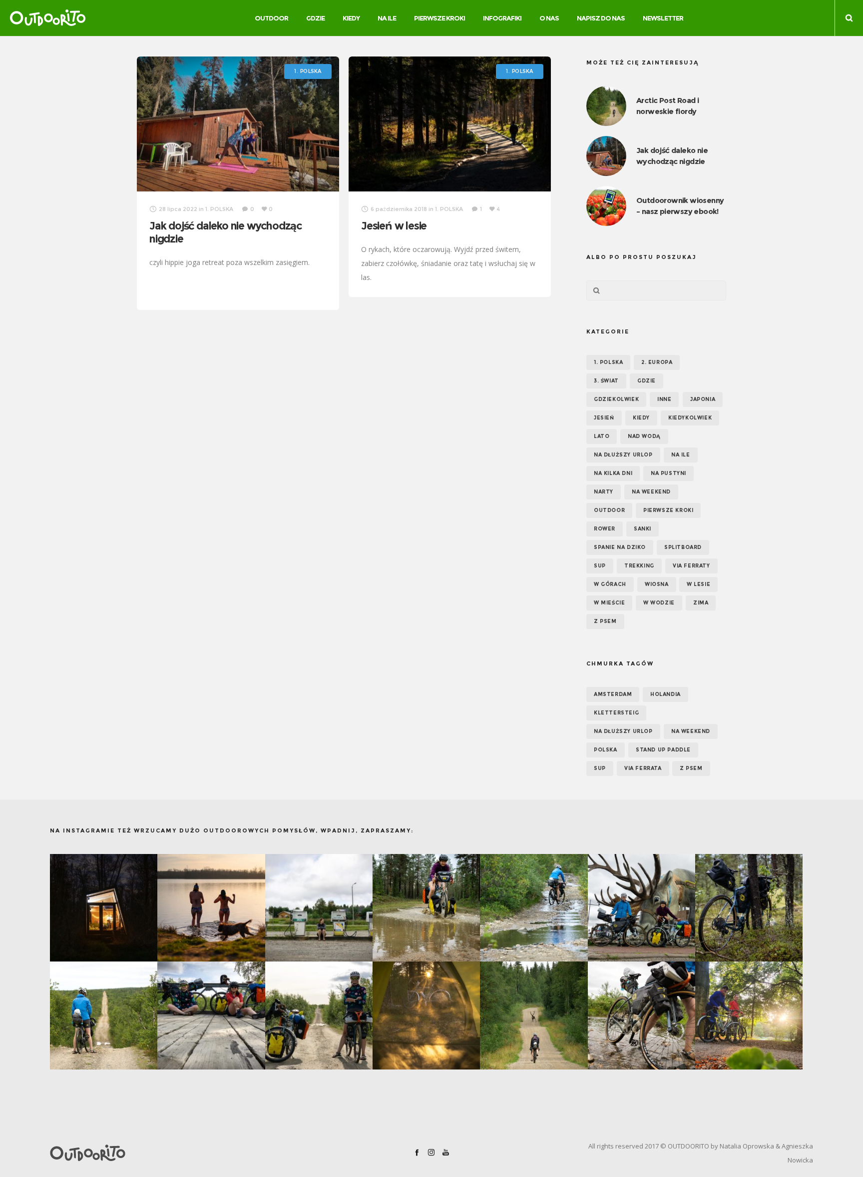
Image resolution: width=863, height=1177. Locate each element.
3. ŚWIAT (606, 381)
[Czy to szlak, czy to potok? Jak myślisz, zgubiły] (533, 908)
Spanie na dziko (620, 547)
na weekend (690, 731)
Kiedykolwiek (690, 417)
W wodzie (659, 603)
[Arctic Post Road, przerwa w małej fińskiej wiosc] (319, 908)
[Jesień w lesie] (450, 124)
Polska (605, 749)
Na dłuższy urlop (623, 455)
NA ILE (680, 455)
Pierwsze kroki (668, 510)
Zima (700, 603)
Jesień (604, 417)
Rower (604, 529)
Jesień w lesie (394, 226)
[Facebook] (417, 1152)
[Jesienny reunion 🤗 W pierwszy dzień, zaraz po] (749, 1015)
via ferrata (643, 768)
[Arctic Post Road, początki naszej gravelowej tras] (426, 908)
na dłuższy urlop (623, 731)
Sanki (642, 529)
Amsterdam (613, 694)
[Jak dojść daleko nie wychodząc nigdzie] (238, 124)
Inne (664, 399)
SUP (600, 565)
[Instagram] (431, 1152)
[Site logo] (47, 18)
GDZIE (646, 381)
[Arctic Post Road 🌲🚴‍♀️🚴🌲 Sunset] (426, 1015)
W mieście (609, 603)
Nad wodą (644, 436)
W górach (610, 584)
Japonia (702, 399)
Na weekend (651, 491)
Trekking (639, 565)
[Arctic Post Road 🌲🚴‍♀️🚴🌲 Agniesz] (749, 908)
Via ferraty (691, 565)
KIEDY (641, 417)
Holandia (665, 694)
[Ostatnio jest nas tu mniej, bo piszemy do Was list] (103, 908)
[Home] (174, 1153)
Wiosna (657, 584)
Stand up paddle (663, 749)
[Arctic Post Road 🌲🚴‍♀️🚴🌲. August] (641, 908)
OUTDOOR (609, 510)
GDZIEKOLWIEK (616, 399)
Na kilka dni (613, 473)
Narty (603, 491)
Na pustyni (668, 473)
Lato (601, 436)
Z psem (605, 621)
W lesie (698, 584)
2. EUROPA (656, 362)
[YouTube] (445, 1152)
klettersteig (616, 713)
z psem (691, 768)
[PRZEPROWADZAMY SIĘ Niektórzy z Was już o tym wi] (211, 908)
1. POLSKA (608, 362)
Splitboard (683, 547)
